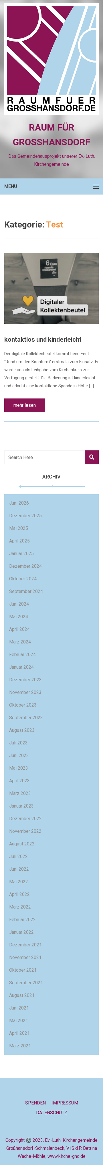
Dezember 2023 (25, 679)
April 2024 (19, 629)
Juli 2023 (18, 743)
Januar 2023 (21, 806)
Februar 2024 (22, 654)
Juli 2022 (18, 856)
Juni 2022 (19, 869)
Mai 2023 (18, 768)
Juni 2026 (19, 503)
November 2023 (25, 692)
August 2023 (22, 730)
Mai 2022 (18, 881)
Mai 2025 (18, 528)
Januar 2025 (21, 553)
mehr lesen (24, 405)
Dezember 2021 (25, 945)
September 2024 (26, 591)
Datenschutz (51, 1112)
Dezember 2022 (25, 818)
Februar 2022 (22, 919)
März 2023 (20, 793)
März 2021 (20, 1046)
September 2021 (26, 982)
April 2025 (19, 541)
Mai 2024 (18, 616)
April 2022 (19, 894)
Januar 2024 (21, 667)
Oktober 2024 (23, 578)
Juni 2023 (19, 755)
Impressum (65, 1103)
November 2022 (25, 831)
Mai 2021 (18, 1020)
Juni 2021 (19, 1008)
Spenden (35, 1103)
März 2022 (20, 907)
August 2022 (22, 844)
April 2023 (19, 780)
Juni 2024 (19, 604)
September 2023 (26, 717)
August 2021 (22, 995)
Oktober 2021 (23, 970)
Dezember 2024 (25, 566)
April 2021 (19, 1033)
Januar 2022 (21, 932)
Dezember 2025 (25, 515)
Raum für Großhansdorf (51, 134)
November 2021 (25, 957)
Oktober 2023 (23, 705)
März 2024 (20, 642)
